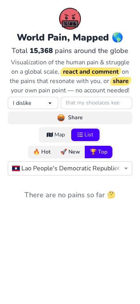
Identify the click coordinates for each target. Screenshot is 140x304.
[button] (119, 168)
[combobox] (62, 168)
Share (75, 117)
